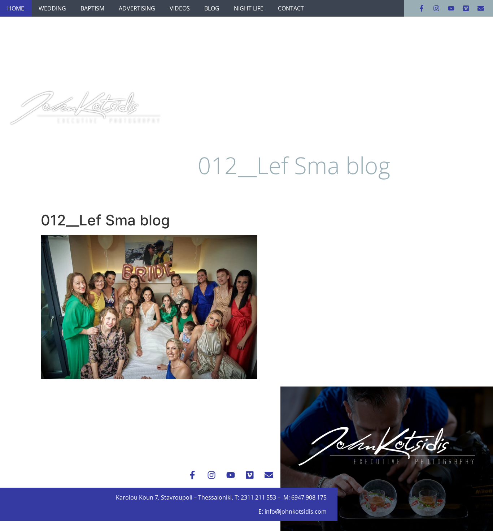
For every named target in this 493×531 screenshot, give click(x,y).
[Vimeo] (465, 8)
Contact (291, 8)
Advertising (137, 8)
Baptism (92, 8)
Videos (180, 8)
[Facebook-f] (421, 8)
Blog (211, 8)
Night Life (248, 8)
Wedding (52, 8)
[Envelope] (480, 8)
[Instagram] (436, 8)
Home (15, 8)
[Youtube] (451, 8)
